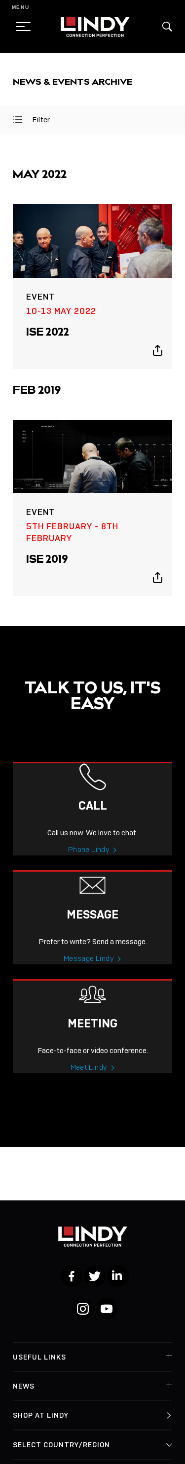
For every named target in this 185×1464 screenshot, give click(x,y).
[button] (167, 27)
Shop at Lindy (41, 1415)
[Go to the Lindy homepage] (95, 26)
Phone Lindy (89, 849)
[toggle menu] (20, 26)
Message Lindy (89, 958)
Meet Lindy (89, 1067)
